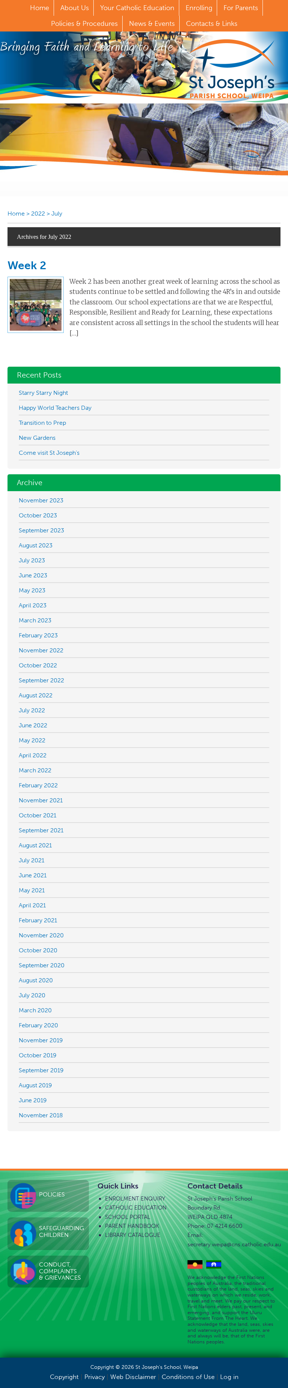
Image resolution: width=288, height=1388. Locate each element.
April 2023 (32, 605)
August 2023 (35, 545)
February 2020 (38, 1025)
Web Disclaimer (133, 1377)
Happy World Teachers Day (55, 407)
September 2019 (41, 1070)
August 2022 (35, 695)
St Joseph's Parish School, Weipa (232, 68)
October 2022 (38, 665)
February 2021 (38, 920)
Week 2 (27, 265)
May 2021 (32, 890)
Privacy (94, 1377)
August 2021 (35, 845)
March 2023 (35, 620)
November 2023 (41, 500)
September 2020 (41, 965)
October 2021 (37, 815)
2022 (38, 213)
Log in (229, 1377)
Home (16, 213)
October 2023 (38, 515)
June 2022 (33, 725)
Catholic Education (135, 1207)
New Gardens (37, 437)
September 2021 (41, 830)
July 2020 (32, 995)
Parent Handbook (132, 1226)
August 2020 (36, 980)
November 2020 (41, 935)
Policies (52, 1194)
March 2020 (35, 1010)
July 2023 (32, 560)
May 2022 (32, 740)
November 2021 (41, 800)
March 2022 (35, 770)
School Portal (127, 1217)
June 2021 (32, 875)
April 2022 (32, 755)
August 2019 (35, 1085)
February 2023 (38, 635)
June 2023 (33, 575)
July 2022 (32, 710)
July (56, 213)
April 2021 (32, 905)
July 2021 (31, 860)
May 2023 (32, 590)
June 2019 (33, 1100)
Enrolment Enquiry (135, 1198)
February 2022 (38, 785)
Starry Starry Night (43, 392)
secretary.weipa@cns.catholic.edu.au (234, 1244)
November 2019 (41, 1040)
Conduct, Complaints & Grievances (60, 1271)
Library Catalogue (132, 1235)
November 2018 (41, 1115)
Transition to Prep (42, 422)
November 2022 (41, 650)
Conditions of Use (188, 1377)
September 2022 (41, 680)
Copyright (64, 1377)
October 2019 (38, 1055)
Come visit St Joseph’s (49, 452)
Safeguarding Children (61, 1231)
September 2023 (41, 530)
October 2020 (38, 950)
